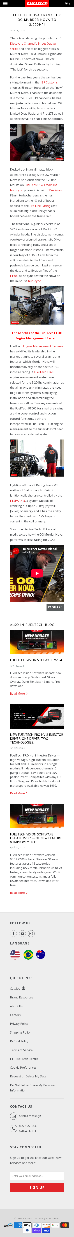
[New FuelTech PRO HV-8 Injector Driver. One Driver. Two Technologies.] (37, 729)
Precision (55, 190)
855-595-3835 (28, 1126)
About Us (16, 1006)
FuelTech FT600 (44, 372)
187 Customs (49, 82)
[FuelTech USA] (15, 958)
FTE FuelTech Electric (24, 1059)
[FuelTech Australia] (40, 958)
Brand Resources (21, 997)
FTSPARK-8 (17, 501)
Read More (18, 693)
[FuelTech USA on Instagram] (32, 933)
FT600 (14, 276)
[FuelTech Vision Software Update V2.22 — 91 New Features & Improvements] (37, 829)
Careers (15, 1015)
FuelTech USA (30, 1218)
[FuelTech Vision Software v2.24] (37, 655)
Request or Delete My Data (28, 1076)
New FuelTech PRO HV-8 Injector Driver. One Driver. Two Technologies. (36, 738)
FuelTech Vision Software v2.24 (36, 660)
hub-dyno (34, 281)
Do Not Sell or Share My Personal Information (32, 1087)
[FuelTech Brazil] (28, 958)
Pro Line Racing (39, 206)
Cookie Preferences (23, 1068)
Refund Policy (19, 1041)
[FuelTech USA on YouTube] (23, 933)
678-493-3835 (28, 1131)
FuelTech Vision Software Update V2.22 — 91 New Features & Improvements (36, 838)
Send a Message (29, 1116)
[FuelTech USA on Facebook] (14, 933)
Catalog (15, 989)
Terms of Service (21, 1050)
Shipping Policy (20, 1032)
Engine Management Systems (43, 346)
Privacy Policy (19, 1024)
